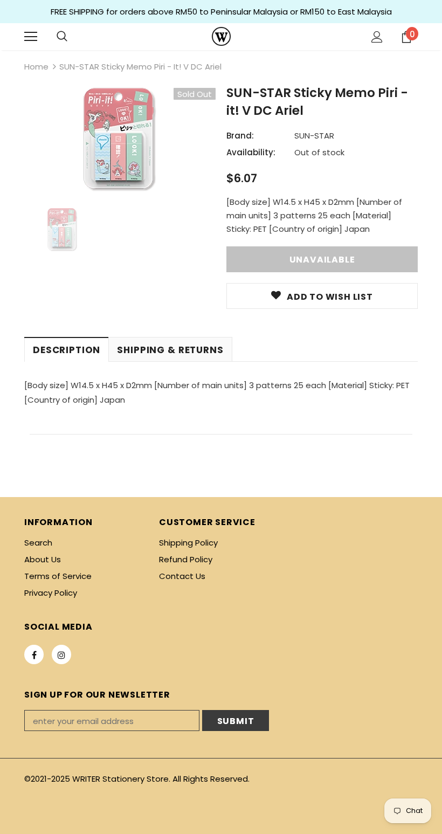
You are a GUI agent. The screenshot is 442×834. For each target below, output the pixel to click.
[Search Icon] (62, 36)
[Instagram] (61, 654)
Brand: (240, 135)
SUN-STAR (314, 135)
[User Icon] (377, 37)
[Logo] (221, 36)
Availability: (250, 152)
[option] (120, 140)
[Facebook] (34, 654)
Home (36, 66)
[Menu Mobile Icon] (30, 36)
